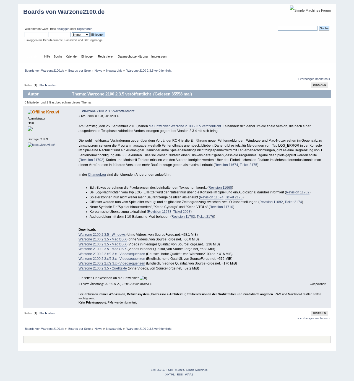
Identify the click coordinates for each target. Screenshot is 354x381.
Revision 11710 (221, 207)
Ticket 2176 (205, 217)
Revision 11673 (159, 212)
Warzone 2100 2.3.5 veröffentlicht (108, 111)
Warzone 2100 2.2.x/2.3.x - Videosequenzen (112, 254)
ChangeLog (97, 175)
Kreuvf (52, 112)
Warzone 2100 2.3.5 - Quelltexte (103, 268)
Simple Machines (196, 369)
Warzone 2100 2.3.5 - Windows (102, 235)
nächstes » (322, 79)
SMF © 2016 (176, 369)
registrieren (84, 28)
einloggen (63, 28)
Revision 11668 (220, 188)
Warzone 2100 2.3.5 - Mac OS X (103, 239)
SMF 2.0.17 (158, 369)
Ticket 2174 (293, 202)
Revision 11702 (91, 160)
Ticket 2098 (182, 212)
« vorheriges (306, 79)
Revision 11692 (271, 202)
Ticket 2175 (248, 165)
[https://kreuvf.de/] (41, 144)
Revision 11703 (183, 217)
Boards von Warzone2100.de (64, 11)
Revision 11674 (226, 165)
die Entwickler (159, 126)
